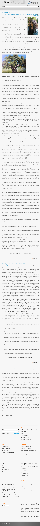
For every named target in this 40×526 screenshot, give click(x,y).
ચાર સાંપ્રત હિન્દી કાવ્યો (5, 469)
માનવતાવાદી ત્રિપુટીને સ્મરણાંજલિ (26, 454)
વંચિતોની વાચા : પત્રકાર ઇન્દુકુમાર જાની (27, 486)
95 (18, 423)
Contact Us (8, 523)
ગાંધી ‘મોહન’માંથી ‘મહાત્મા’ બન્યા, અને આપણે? (28, 456)
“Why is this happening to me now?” (8, 492)
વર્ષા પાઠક (4, 370)
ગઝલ (2, 465)
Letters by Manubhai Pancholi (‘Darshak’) (9, 494)
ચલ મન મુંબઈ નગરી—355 (25, 437)
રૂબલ (22, 433)
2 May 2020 (36, 15)
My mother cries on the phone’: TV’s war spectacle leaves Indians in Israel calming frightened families (9, 489)
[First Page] (2, 424)
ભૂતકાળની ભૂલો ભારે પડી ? (25, 435)
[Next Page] (22, 424)
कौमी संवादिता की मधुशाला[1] (26, 446)
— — (3, 265)
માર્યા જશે (3, 467)
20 (9, 423)
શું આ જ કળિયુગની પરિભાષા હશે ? (26, 448)
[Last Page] (24, 424)
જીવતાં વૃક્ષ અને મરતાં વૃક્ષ (7, 12)
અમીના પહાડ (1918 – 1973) (6, 448)
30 (10, 423)
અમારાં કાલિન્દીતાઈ (24, 488)
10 (7, 423)
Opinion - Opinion (15, 265)
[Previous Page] (4, 424)
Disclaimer (3, 523)
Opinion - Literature (5, 15)
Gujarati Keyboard (5, 433)
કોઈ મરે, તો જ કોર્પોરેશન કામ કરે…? (26, 439)
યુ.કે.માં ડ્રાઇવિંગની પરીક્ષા (5, 446)
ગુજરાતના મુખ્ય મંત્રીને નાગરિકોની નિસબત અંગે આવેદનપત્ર (14, 264)
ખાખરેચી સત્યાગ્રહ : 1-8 (25, 470)
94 (17, 423)
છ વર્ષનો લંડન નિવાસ (5, 450)
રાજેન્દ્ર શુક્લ (8, 265)
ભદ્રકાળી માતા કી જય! (24, 475)
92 (13, 423)
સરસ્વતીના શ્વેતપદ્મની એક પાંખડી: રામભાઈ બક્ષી (28, 484)
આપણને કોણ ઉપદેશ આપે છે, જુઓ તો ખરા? (11, 368)
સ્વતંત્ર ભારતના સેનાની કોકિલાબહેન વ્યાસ (27, 490)
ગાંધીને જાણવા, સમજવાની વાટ (6, 456)
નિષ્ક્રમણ (3, 463)
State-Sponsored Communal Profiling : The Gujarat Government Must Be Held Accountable (9, 484)
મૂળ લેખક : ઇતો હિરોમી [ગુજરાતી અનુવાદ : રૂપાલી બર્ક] (11, 14)
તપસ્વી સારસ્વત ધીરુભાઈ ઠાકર (26, 483)
